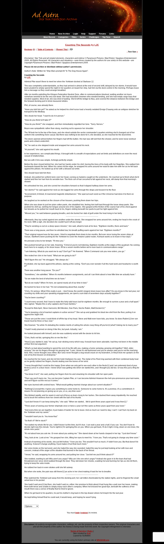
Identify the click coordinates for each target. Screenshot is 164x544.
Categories (63, 37)
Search (117, 37)
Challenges (94, 37)
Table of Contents (45, 49)
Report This (62, 49)
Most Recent (49, 37)
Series (83, 37)
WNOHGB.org (103, 540)
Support (92, 34)
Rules (90, 531)
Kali (88, 533)
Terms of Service (78, 531)
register (84, 513)
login (77, 513)
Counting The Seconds (77, 45)
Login (75, 34)
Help (83, 34)
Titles (74, 37)
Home (52, 34)
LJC (96, 45)
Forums (102, 34)
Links (111, 34)
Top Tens (106, 37)
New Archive (64, 34)
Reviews (28, 49)
